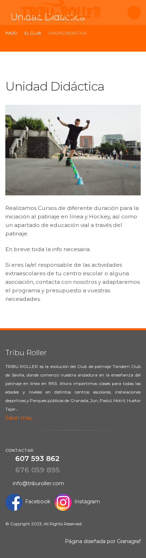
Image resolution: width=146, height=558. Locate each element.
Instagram (86, 501)
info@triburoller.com (37, 483)
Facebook (36, 501)
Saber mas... (20, 418)
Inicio (11, 33)
